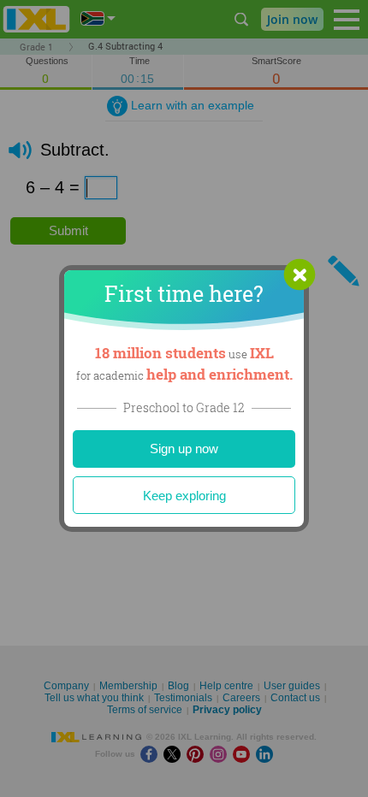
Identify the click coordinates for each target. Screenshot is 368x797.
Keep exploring (184, 495)
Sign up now (184, 448)
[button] (299, 274)
